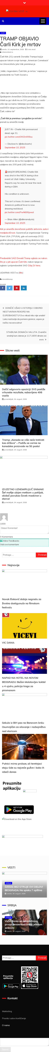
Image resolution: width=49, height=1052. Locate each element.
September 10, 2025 (15, 147)
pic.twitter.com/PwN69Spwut (19, 212)
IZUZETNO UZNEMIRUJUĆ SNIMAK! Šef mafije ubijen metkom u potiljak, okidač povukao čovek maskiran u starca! (23, 494)
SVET (3, 33)
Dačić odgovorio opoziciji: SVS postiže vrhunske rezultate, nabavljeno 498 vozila (23, 392)
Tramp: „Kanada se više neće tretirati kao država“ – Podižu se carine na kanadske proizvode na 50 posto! (23, 443)
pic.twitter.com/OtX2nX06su (18, 136)
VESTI (11, 867)
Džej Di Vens (34, 265)
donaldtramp (7, 279)
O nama (6, 1025)
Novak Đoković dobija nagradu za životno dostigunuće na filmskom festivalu (21, 603)
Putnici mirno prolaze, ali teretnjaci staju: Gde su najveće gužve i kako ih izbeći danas (23, 767)
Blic (21, 272)
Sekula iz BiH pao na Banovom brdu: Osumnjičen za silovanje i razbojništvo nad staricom (24, 727)
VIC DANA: (8, 642)
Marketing (7, 1011)
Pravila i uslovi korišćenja (14, 1018)
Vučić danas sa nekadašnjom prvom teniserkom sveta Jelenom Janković (23, 924)
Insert (5, 1049)
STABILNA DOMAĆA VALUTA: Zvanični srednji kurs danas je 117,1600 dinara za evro (26, 336)
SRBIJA (8, 883)
